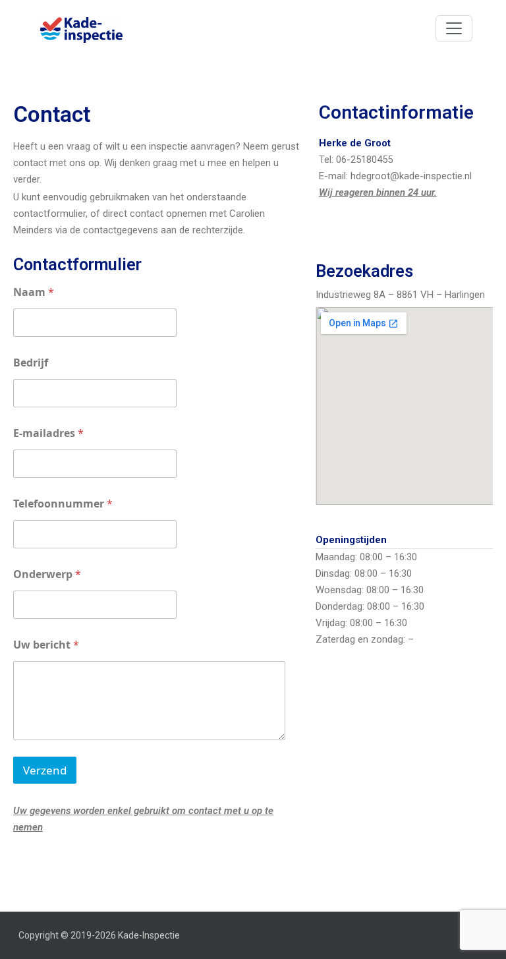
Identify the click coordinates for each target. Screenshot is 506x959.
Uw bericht (46, 645)
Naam (33, 292)
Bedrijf (30, 363)
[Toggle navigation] (454, 28)
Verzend (45, 770)
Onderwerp (47, 574)
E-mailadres (48, 433)
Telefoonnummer (63, 504)
